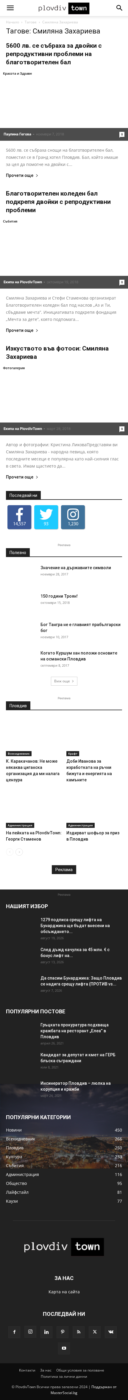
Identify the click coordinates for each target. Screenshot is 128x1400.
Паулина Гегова (17, 134)
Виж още (62, 681)
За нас (45, 1370)
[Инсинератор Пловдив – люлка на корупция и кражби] (21, 1090)
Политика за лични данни (64, 1376)
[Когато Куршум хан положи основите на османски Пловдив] (21, 660)
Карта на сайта (64, 1292)
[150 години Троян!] (21, 603)
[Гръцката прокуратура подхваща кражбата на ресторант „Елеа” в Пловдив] (21, 1032)
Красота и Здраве (17, 73)
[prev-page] (9, 852)
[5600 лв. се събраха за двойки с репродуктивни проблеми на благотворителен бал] (64, 105)
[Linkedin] (46, 1332)
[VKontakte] (111, 1332)
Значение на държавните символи (75, 567)
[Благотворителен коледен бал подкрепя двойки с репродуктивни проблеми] (64, 253)
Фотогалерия (14, 368)
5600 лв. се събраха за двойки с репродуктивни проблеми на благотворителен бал (54, 54)
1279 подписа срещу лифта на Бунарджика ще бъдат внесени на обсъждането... (75, 925)
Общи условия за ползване (80, 1370)
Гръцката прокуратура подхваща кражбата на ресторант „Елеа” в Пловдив (74, 1031)
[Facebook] (14, 1332)
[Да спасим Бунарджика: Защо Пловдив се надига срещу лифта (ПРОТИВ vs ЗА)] (21, 985)
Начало (12, 22)
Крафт (72, 753)
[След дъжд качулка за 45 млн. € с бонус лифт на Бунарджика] (21, 957)
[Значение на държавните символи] (21, 575)
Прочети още (19, 175)
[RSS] (79, 1332)
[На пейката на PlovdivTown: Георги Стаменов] (34, 809)
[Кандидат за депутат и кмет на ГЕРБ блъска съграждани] (21, 1062)
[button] (10, 8)
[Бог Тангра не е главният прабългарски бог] (21, 632)
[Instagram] (30, 1332)
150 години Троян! (59, 596)
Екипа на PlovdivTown (23, 282)
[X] (95, 1332)
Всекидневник (19, 753)
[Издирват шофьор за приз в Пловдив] (94, 809)
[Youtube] (64, 1348)
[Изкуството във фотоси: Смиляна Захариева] (64, 400)
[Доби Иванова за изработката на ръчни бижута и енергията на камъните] (94, 737)
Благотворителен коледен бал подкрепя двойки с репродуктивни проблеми (58, 202)
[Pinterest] (62, 1332)
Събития (10, 221)
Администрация (20, 825)
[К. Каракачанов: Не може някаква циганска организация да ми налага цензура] (34, 737)
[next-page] (19, 852)
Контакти (27, 1370)
